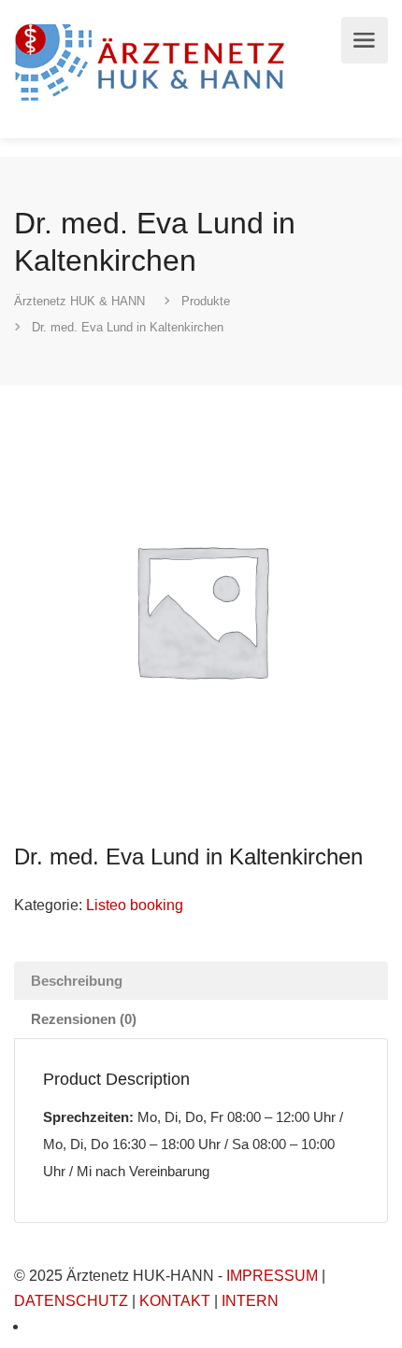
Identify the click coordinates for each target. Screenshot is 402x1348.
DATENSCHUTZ (71, 1301)
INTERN (250, 1301)
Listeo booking (134, 905)
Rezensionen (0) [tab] (83, 1019)
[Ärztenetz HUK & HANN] (153, 60)
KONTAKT (174, 1301)
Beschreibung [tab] (76, 981)
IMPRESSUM (272, 1276)
